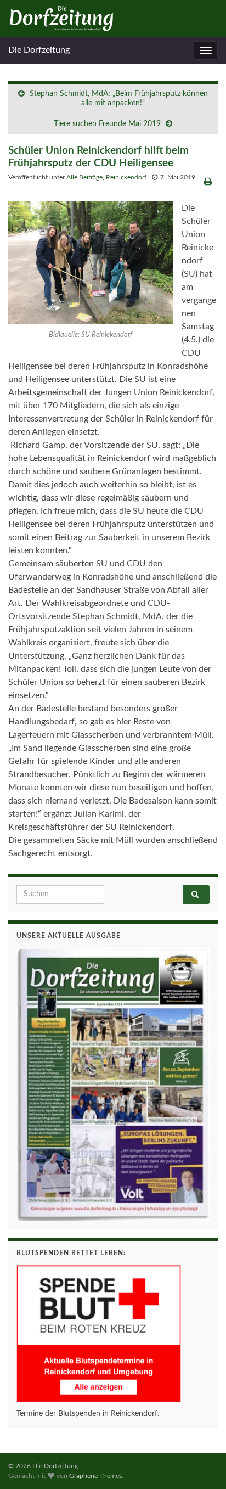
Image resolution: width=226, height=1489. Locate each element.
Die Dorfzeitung (39, 50)
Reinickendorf (126, 177)
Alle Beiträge (84, 177)
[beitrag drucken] (208, 181)
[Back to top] (201, 1464)
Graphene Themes (95, 1476)
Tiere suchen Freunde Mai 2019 (107, 124)
